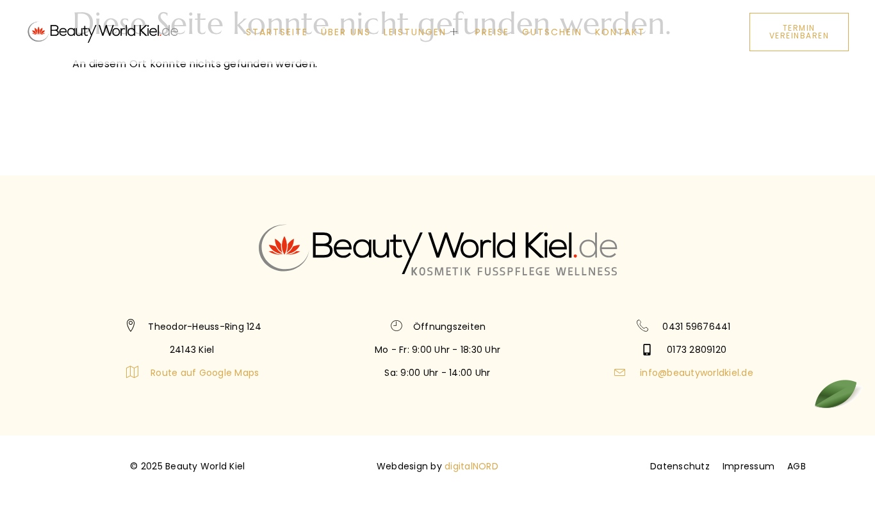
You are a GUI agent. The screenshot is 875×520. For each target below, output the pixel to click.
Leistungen (415, 32)
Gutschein (552, 32)
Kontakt (620, 32)
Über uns (346, 32)
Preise (492, 32)
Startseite (277, 32)
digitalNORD (471, 466)
